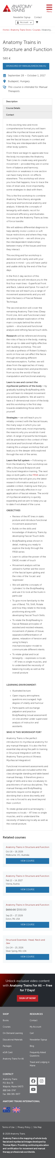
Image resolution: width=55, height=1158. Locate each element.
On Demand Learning (13, 1033)
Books (6, 1021)
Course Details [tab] (13, 108)
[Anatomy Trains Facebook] (33, 1081)
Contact (38, 17)
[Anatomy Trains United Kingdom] (16, 1109)
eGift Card (7, 1052)
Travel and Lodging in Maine (39, 1064)
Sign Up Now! (27, 998)
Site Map (37, 1127)
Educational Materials (12, 1040)
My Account (35, 1027)
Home (6, 30)
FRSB (35, 475)
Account (24, 22)
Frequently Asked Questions (38, 1054)
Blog (32, 1046)
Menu (49, 12)
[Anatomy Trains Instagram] (41, 1081)
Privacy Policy (24, 1127)
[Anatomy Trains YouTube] (33, 1089)
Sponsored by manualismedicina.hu (26, 66)
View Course (27, 861)
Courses (36, 30)
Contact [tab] (10, 115)
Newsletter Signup (21, 17)
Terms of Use (8, 1127)
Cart (32, 1033)
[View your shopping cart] (37, 22)
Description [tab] (12, 102)
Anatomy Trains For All (13, 1059)
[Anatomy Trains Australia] (6, 1109)
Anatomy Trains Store (21, 30)
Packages (7, 1046)
